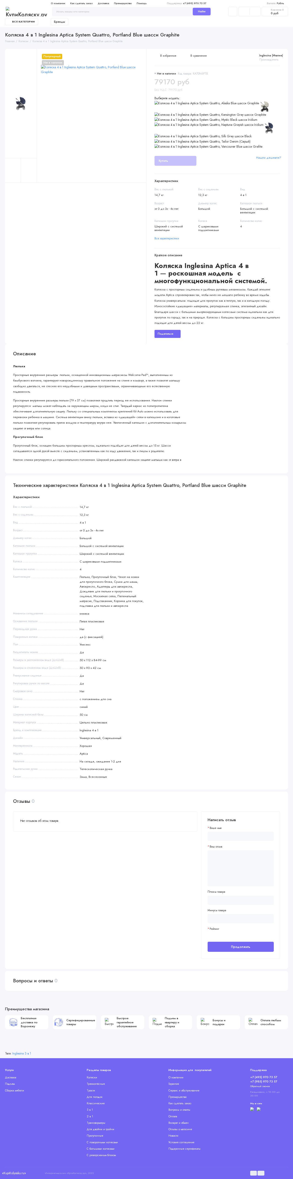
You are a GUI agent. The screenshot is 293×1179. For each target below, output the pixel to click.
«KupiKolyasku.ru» (14, 1173)
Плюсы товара (216, 892)
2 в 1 (90, 1116)
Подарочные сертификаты (184, 1149)
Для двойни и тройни (100, 1129)
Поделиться (165, 334)
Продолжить (240, 946)
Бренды (59, 21)
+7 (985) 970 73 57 (263, 1081)
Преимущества (123, 3)
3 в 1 (90, 1110)
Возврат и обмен (178, 1123)
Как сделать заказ (81, 3)
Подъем (10, 1084)
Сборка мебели (14, 1090)
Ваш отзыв (216, 846)
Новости (173, 1136)
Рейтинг (214, 929)
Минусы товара (217, 910)
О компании (58, 3)
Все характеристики (167, 238)
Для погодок (95, 1097)
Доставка (103, 3)
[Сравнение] (244, 11)
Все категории (23, 21)
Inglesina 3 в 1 (21, 1053)
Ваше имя (216, 828)
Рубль (275, 3)
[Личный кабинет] (232, 11)
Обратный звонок (260, 1086)
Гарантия (173, 1084)
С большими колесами (100, 1149)
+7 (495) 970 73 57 (186, 3)
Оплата (172, 1116)
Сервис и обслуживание (183, 1090)
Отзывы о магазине (180, 1129)
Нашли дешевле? (268, 157)
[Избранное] (255, 11)
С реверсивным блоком (101, 1155)
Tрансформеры (96, 1123)
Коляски (92, 1077)
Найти (202, 11)
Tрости (91, 1090)
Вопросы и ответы (179, 1110)
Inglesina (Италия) (271, 55)
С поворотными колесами (102, 1142)
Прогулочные (95, 1136)
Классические (96, 1103)
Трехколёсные (96, 1084)
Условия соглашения (181, 1142)
